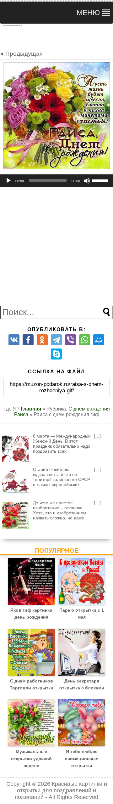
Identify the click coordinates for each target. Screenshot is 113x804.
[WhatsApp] (84, 339)
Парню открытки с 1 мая (81, 614)
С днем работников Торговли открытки (31, 684)
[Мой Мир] (98, 339)
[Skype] (56, 354)
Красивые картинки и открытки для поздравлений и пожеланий (61, 790)
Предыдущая (24, 53)
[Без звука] (87, 181)
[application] (56, 180)
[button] (88, 13)
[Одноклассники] (42, 339)
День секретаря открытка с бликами (81, 684)
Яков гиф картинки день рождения (31, 614)
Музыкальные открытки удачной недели (31, 758)
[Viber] (70, 339)
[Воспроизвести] (8, 181)
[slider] (101, 180)
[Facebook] (28, 339)
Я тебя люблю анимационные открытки (81, 758)
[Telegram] (56, 339)
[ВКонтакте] (13, 339)
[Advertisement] (56, 37)
